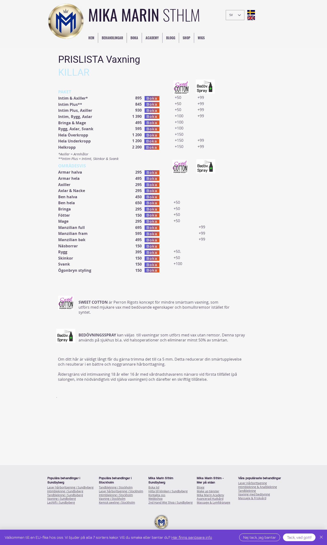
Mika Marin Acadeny (210, 495)
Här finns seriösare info (191, 537)
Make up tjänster (208, 491)
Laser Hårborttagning (252, 483)
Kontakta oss (156, 495)
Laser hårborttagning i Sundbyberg (70, 487)
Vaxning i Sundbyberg (61, 498)
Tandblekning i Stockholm (116, 487)
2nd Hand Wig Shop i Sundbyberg (170, 502)
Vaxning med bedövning (254, 494)
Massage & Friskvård (252, 498)
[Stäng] (321, 537)
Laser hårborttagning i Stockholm (121, 491)
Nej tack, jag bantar (259, 537)
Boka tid (153, 487)
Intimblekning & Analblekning (257, 487)
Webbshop (155, 498)
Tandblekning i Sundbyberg (65, 495)
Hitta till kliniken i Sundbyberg (168, 491)
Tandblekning (247, 491)
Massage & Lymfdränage (213, 502)
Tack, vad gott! (299, 537)
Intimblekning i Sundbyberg (65, 491)
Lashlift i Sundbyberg (61, 502)
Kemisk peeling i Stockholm (117, 502)
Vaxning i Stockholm (112, 498)
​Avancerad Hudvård (210, 498)
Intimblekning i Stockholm (116, 495)
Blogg (200, 487)
